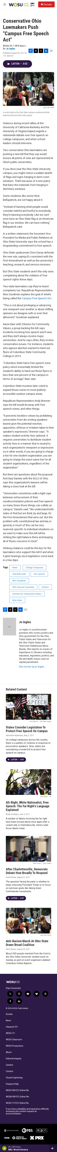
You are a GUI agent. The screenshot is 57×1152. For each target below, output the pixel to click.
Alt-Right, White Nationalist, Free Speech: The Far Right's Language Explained (27, 806)
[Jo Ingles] (9, 626)
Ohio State (17, 600)
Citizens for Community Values (27, 594)
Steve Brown (11, 949)
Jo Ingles (10, 48)
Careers (9, 1065)
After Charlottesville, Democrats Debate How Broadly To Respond (27, 871)
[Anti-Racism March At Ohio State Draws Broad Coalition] (28, 920)
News (15, 567)
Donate (48, 4)
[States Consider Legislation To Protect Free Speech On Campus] (28, 707)
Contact (9, 1071)
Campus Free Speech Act (36, 298)
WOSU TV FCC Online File (17, 1103)
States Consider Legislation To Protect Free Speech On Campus (27, 729)
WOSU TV (10, 1033)
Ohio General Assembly (23, 587)
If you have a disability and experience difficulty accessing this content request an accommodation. (27, 1111)
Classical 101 (12, 1027)
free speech (39, 574)
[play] (4, 1148)
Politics (45, 587)
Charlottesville (19, 574)
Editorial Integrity (13, 1059)
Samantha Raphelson (14, 735)
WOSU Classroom (14, 1039)
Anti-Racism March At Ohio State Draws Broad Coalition (27, 943)
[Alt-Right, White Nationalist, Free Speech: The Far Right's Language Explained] (28, 782)
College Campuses (34, 567)
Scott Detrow (11, 877)
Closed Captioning (14, 1078)
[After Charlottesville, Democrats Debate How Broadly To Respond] (28, 849)
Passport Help (12, 1084)
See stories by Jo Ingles (31, 666)
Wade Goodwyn (12, 814)
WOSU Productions (14, 1046)
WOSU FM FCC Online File (17, 1090)
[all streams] (53, 1148)
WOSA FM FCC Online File (17, 1097)
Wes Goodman (19, 580)
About (9, 1052)
